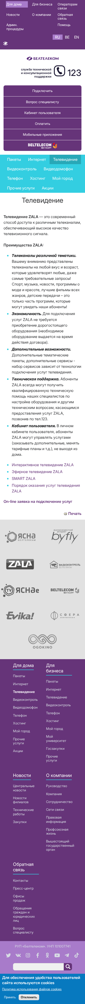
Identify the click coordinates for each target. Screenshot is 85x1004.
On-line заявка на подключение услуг (38, 501)
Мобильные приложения (42, 134)
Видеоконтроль (22, 169)
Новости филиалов (21, 800)
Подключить (42, 91)
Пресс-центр (23, 888)
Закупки (19, 822)
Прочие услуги (19, 741)
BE (67, 37)
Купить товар (42, 146)
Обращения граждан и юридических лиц (24, 914)
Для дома (14, 4)
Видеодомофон (58, 169)
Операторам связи (67, 6)
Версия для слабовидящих (5, 44)
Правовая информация (56, 819)
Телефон (20, 715)
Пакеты (19, 676)
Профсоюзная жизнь (57, 831)
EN (76, 37)
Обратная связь (65, 17)
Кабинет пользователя (42, 113)
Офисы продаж (19, 898)
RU (57, 37)
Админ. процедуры (15, 27)
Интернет (20, 684)
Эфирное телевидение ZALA (37, 471)
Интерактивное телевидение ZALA (43, 464)
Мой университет (56, 738)
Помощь (64, 25)
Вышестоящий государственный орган (60, 845)
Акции (18, 751)
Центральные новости (23, 788)
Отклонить (29, 997)
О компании (41, 15)
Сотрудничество (59, 802)
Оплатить (42, 124)
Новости (13, 15)
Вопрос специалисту (42, 102)
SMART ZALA (23, 478)
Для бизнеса (42, 4)
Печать (74, 513)
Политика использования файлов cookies (32, 989)
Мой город (62, 178)
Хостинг (19, 723)
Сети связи (55, 809)
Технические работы (23, 812)
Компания (54, 794)
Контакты (20, 880)
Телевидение (24, 692)
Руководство (56, 786)
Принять (10, 997)
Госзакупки (55, 748)
